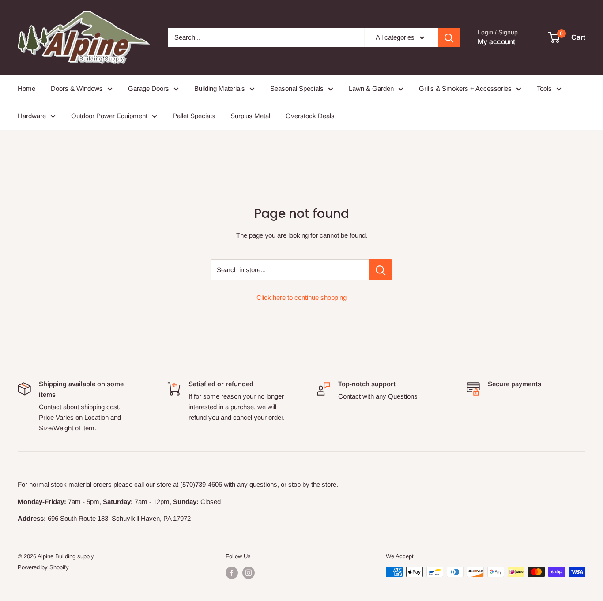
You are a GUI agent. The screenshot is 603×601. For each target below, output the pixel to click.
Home (26, 88)
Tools (544, 88)
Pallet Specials (194, 115)
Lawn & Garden (371, 88)
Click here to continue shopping (301, 297)
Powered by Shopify (43, 567)
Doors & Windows (77, 88)
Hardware (32, 115)
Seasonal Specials (297, 88)
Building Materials (219, 88)
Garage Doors (148, 88)
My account (496, 41)
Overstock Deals (310, 115)
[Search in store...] (380, 269)
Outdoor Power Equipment (109, 115)
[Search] (449, 37)
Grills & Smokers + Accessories (465, 88)
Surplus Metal (250, 115)
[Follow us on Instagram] (248, 573)
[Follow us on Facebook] (232, 573)
